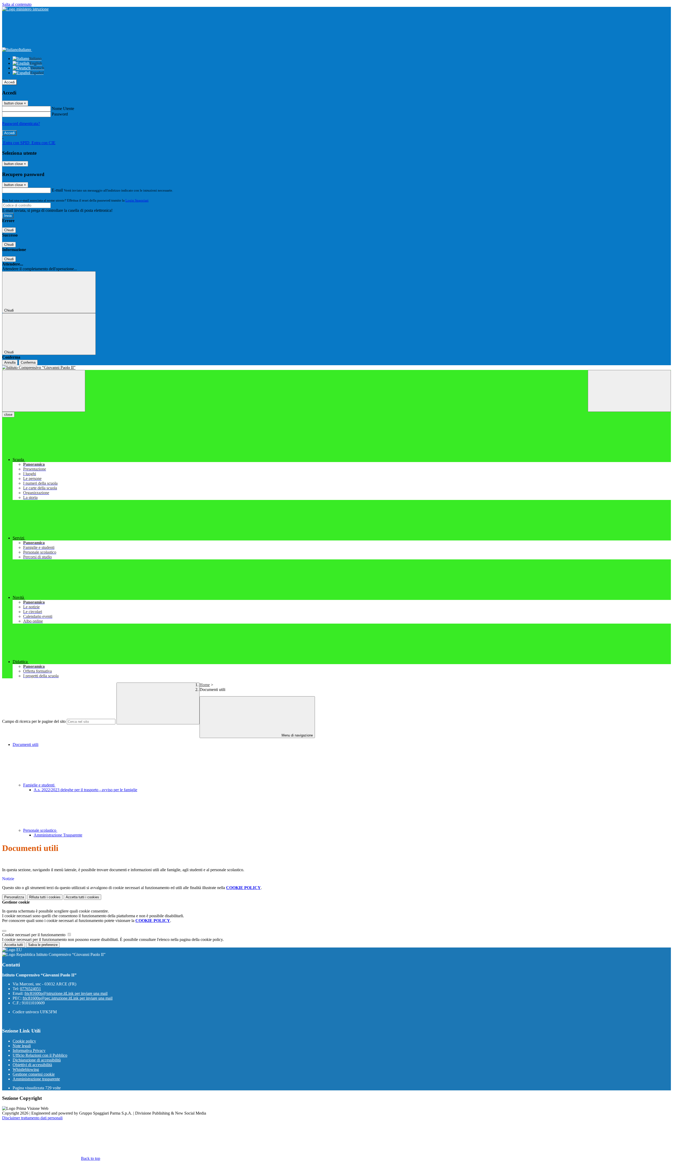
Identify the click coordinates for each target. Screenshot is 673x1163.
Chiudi (9, 230)
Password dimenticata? (21, 123)
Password (60, 114)
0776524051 (30, 988)
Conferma (28, 362)
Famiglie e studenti (39, 785)
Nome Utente (63, 108)
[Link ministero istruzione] (25, 9)
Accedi (9, 82)
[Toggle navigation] (43, 391)
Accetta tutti (82, 897)
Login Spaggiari (137, 200)
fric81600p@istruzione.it (66, 993)
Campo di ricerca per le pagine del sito (34, 721)
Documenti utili (25, 744)
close (8, 415)
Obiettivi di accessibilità (32, 1064)
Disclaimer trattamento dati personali (32, 1118)
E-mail (57, 190)
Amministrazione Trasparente (58, 835)
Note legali (22, 1046)
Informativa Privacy (29, 1050)
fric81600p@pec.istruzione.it (68, 998)
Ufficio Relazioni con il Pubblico (40, 1055)
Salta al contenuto (17, 4)
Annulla (10, 362)
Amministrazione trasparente (36, 1079)
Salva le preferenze (43, 945)
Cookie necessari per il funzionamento (34, 935)
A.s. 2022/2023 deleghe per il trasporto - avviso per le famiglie (85, 790)
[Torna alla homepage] (336, 367)
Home (205, 685)
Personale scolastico (40, 830)
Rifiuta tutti (44, 897)
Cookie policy (24, 1041)
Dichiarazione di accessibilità (37, 1060)
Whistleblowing (26, 1069)
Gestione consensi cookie (34, 1074)
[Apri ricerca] (629, 391)
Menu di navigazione (297, 735)
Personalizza (14, 897)
